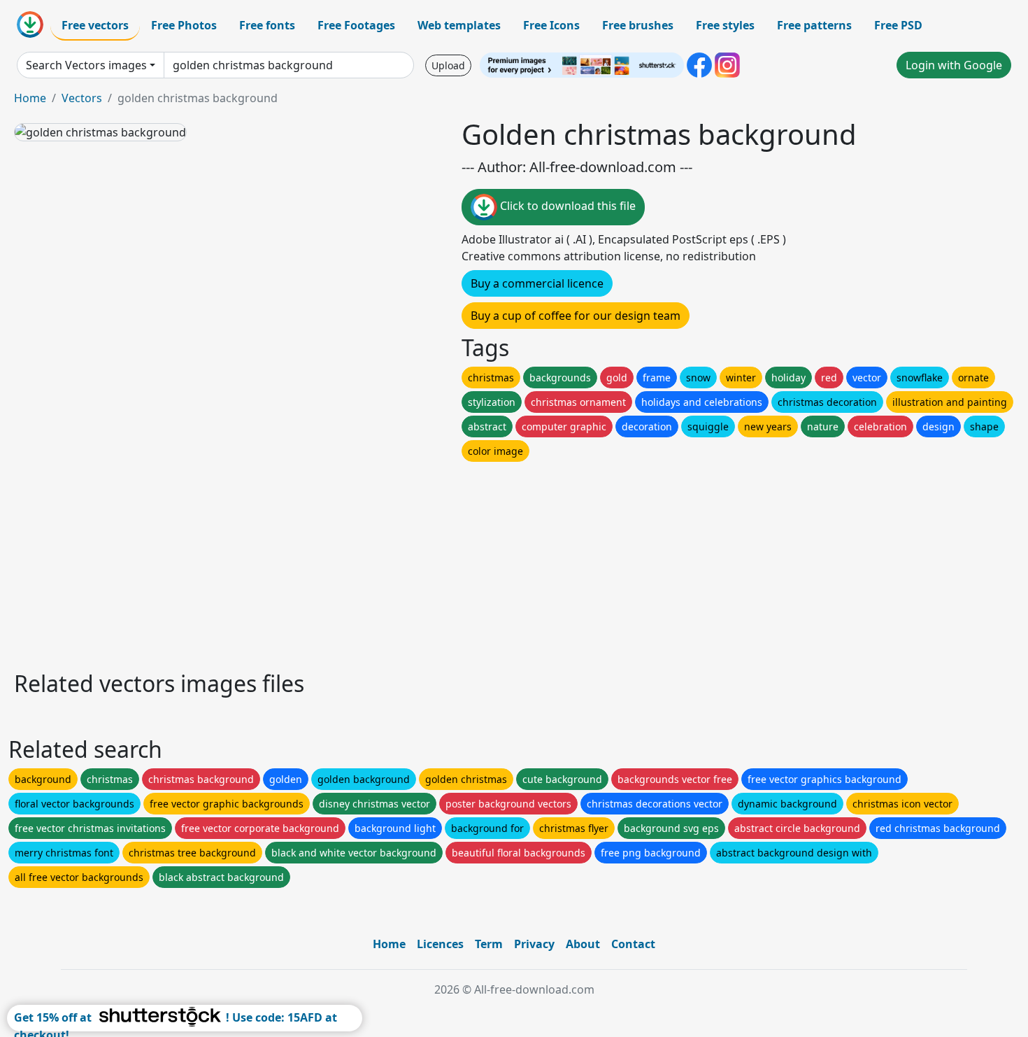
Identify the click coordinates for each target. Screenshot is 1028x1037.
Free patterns (814, 25)
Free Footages (356, 25)
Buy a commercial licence (537, 283)
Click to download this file (566, 205)
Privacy (534, 944)
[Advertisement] (432, 563)
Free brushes (637, 25)
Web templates (459, 25)
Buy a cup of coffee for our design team (575, 315)
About (583, 944)
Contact (633, 944)
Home (30, 98)
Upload (448, 65)
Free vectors (95, 25)
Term (489, 944)
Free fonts (267, 25)
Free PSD (898, 25)
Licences (440, 944)
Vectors (82, 98)
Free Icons (551, 25)
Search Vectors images (86, 65)
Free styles (725, 25)
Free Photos (184, 25)
